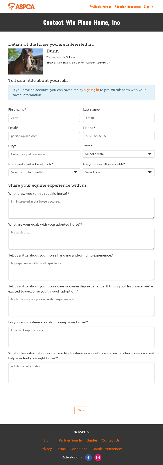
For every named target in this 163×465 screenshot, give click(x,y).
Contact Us (110, 440)
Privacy (46, 449)
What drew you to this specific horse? (37, 194)
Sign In (148, 6)
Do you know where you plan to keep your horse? (47, 322)
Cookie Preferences (106, 449)
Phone (88, 128)
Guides (91, 440)
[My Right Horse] (21, 6)
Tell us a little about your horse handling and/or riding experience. (60, 255)
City (11, 146)
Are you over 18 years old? (103, 164)
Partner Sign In (70, 440)
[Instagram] (97, 457)
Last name (91, 110)
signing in (91, 90)
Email (12, 128)
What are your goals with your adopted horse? (44, 224)
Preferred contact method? (30, 164)
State (87, 146)
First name (16, 110)
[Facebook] (88, 457)
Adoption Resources (128, 6)
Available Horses (100, 6)
